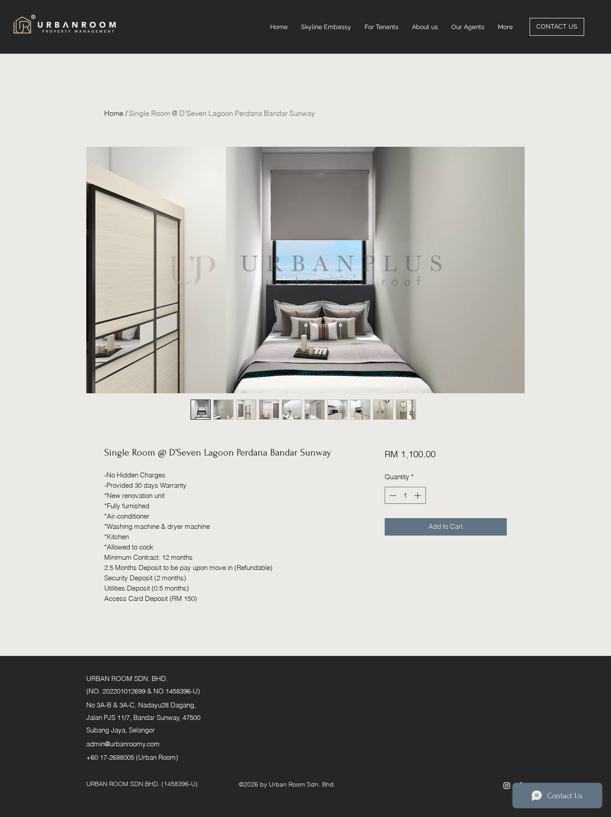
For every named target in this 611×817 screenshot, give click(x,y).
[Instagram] (506, 785)
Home (113, 113)
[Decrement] (392, 495)
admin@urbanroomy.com (123, 744)
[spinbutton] (405, 495)
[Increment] (418, 495)
